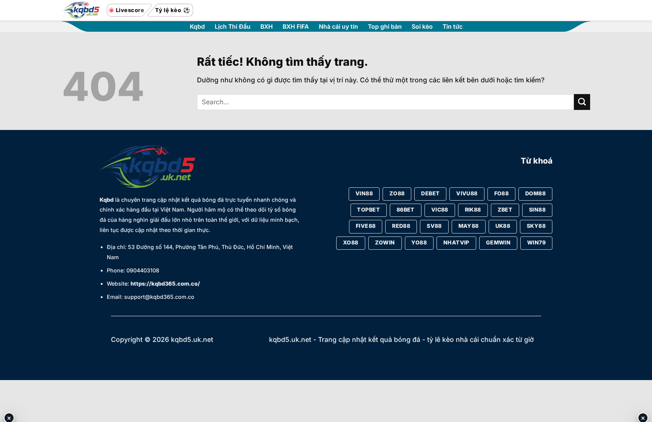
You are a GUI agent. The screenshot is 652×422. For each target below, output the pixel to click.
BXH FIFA (296, 27)
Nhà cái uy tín (338, 27)
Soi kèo (422, 27)
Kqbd (197, 27)
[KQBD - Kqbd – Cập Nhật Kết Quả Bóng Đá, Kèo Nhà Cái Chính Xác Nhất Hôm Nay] (81, 10)
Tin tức (453, 27)
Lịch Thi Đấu (233, 27)
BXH (266, 27)
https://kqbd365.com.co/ (165, 283)
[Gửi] (582, 102)
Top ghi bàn (385, 27)
